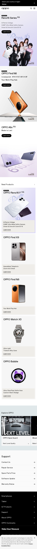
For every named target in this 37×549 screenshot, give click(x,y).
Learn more (6, 31)
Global (4, 4)
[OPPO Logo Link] (5, 9)
